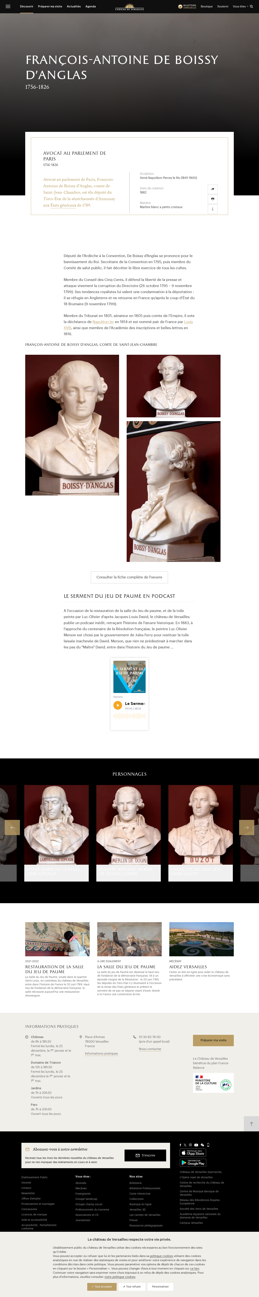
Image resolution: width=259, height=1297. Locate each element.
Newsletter (28, 1193)
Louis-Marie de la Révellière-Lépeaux (54, 871)
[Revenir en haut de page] (251, 1123)
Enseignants (83, 1193)
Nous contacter (150, 1049)
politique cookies (161, 1256)
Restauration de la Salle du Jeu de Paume (54, 970)
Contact (26, 1188)
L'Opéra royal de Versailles (196, 1177)
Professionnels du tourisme (92, 1209)
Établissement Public (34, 1177)
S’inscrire (148, 1155)
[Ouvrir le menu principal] (8, 6)
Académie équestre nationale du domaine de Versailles (200, 1216)
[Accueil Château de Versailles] (129, 6)
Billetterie (136, 1183)
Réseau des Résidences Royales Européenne (200, 1202)
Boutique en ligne (140, 1204)
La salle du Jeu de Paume (126, 967)
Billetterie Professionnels (145, 1188)
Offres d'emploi (31, 1198)
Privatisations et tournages (38, 1204)
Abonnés (80, 1183)
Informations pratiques (101, 1053)
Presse (134, 1220)
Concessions (29, 1209)
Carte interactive (140, 1193)
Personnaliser (160, 1286)
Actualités (74, 6)
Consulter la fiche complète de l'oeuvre (129, 577)
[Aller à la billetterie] (187, 7)
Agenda (91, 6)
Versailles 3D (138, 1209)
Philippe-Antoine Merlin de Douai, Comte (126, 871)
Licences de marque (34, 1214)
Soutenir (223, 6)
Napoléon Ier (103, 322)
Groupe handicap (86, 1199)
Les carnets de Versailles (145, 1215)
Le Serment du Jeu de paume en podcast (41, 604)
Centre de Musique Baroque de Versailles (199, 1193)
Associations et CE (87, 1215)
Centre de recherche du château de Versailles (202, 1184)
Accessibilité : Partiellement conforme (39, 1227)
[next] (246, 827)
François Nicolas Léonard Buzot (196, 871)
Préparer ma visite (50, 6)
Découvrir (26, 6)
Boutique (207, 6)
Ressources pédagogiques (146, 1225)
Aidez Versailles (188, 967)
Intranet (26, 1182)
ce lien (194, 1268)
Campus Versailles (191, 1223)
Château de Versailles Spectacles (201, 1172)
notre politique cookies (119, 1277)
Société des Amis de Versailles (199, 1209)
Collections (137, 1199)
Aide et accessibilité (34, 1220)
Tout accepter (103, 1286)
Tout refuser (133, 1286)
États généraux (63, 205)
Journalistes (82, 1220)
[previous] (12, 827)
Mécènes (81, 1188)
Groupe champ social (88, 1204)
